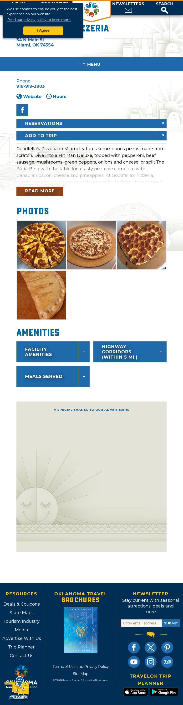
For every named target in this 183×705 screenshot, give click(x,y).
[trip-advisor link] (167, 662)
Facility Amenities (38, 352)
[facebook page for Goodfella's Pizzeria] (22, 110)
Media (21, 630)
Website (32, 96)
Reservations (43, 123)
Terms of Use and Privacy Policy (81, 666)
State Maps (22, 612)
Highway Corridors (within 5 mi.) (119, 352)
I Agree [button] (43, 30)
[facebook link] (134, 648)
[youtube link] (134, 662)
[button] (164, 8)
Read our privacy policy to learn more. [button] (39, 20)
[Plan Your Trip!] (17, 688)
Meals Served (44, 376)
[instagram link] (151, 662)
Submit (171, 623)
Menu (91, 64)
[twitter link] (151, 648)
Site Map (80, 673)
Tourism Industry (22, 621)
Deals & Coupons (21, 604)
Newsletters (128, 4)
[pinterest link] (167, 648)
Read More (40, 191)
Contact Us (21, 655)
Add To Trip (41, 135)
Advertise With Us (21, 638)
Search (164, 4)
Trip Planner (21, 647)
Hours (59, 96)
